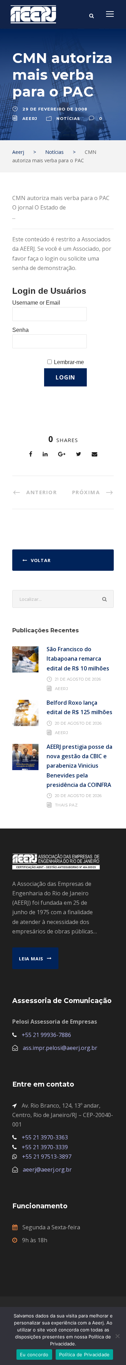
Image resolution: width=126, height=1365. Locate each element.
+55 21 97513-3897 (46, 1156)
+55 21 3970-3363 (45, 1137)
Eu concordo (34, 1354)
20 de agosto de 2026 (78, 723)
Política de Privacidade (84, 1354)
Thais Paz (66, 805)
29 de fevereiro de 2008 (55, 109)
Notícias (68, 118)
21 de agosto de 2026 (78, 679)
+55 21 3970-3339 (45, 1147)
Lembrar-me (69, 362)
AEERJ (61, 688)
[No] (117, 1335)
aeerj (29, 118)
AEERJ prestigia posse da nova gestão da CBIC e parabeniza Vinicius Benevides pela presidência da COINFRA (79, 766)
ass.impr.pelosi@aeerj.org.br (60, 1048)
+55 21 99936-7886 (46, 1035)
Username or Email (36, 303)
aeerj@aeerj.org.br (47, 1169)
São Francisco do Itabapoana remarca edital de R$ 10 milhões (78, 658)
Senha (20, 330)
